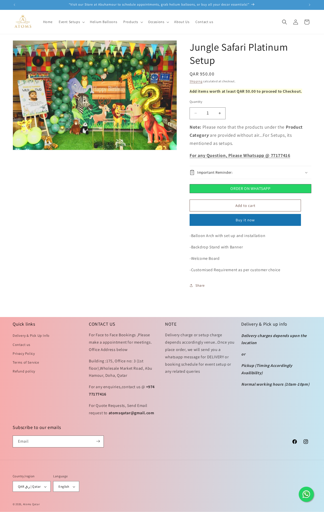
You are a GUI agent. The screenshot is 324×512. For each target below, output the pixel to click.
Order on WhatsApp (250, 188)
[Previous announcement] (14, 5)
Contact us (21, 344)
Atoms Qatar (31, 504)
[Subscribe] (98, 441)
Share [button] (200, 285)
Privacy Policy (24, 353)
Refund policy (24, 371)
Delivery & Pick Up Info (31, 335)
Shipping (196, 81)
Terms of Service (26, 362)
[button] (71, 21)
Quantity (196, 102)
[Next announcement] (309, 5)
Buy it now (245, 220)
